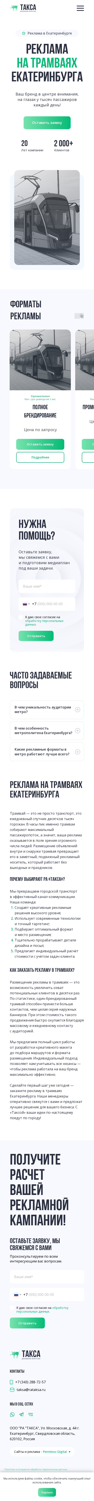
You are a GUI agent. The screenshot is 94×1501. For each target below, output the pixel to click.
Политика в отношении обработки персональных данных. (36, 1469)
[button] (47, 122)
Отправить (36, 636)
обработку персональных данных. (44, 622)
